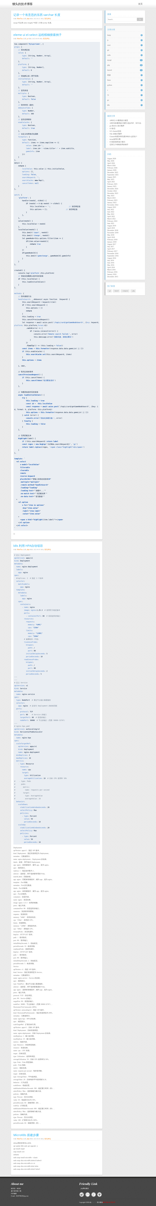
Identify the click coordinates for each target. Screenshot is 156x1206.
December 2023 (112, 193)
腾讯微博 (87, 1194)
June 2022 (110, 212)
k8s (124, 105)
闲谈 (124, 75)
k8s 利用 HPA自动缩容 (28, 546)
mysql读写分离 (115, 139)
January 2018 (111, 242)
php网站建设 (85, 1188)
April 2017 (111, 249)
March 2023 (111, 198)
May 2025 (110, 179)
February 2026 (112, 168)
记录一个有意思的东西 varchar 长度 (36, 15)
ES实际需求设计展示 (117, 142)
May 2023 (110, 196)
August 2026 (111, 159)
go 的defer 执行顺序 (117, 126)
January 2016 (111, 274)
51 (124, 95)
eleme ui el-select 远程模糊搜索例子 (37, 35)
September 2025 (112, 175)
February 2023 (112, 200)
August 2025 (111, 177)
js (27, 38)
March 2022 (111, 219)
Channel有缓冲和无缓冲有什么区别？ (123, 136)
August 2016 (111, 258)
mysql (124, 60)
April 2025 (111, 182)
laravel (124, 70)
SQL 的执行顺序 (116, 134)
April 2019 (111, 228)
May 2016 (110, 265)
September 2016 (112, 256)
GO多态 (112, 128)
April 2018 (111, 237)
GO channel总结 (115, 131)
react (124, 45)
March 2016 (111, 270)
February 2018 (112, 240)
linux (124, 80)
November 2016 (112, 253)
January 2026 (111, 170)
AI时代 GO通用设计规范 (119, 120)
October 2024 (112, 191)
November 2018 (112, 233)
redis (124, 55)
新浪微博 (81, 1194)
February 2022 (112, 221)
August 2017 (111, 244)
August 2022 (111, 207)
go (124, 100)
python (124, 85)
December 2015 (112, 277)
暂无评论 (47, 18)
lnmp (124, 35)
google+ (93, 1194)
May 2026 (110, 161)
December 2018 (112, 230)
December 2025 (112, 172)
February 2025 (112, 184)
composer (125, 291)
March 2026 (111, 165)
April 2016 (111, 267)
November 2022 (112, 205)
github (99, 1194)
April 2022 (111, 216)
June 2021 (110, 223)
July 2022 (110, 209)
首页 (140, 4)
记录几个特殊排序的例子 (119, 144)
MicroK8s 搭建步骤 (26, 1135)
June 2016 (110, 263)
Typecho (94, 1202)
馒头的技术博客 (22, 4)
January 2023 (111, 202)
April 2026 (111, 163)
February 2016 (112, 272)
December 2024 (112, 189)
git (124, 50)
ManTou (20, 18)
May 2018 (110, 235)
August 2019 (111, 226)
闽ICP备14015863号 (109, 1202)
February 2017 (112, 251)
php (28, 18)
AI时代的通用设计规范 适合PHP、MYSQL (125, 123)
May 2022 (110, 214)
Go (140, 19)
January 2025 (111, 186)
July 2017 (110, 246)
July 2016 (110, 260)
